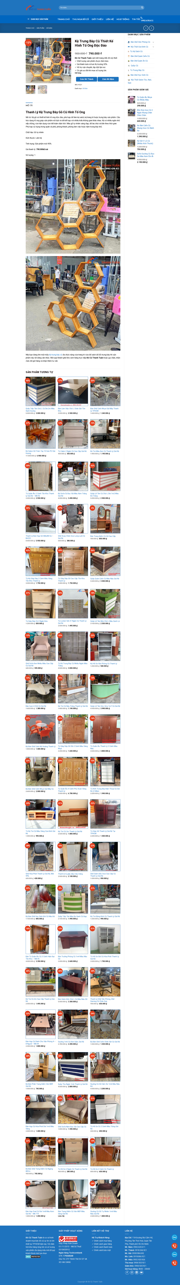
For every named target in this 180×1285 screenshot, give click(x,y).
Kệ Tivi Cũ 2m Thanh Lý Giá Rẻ (70, 831)
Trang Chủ (64, 19)
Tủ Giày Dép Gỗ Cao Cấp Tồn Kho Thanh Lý (71, 580)
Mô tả (29, 105)
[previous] (30, 60)
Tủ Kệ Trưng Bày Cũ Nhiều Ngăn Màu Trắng (72, 664)
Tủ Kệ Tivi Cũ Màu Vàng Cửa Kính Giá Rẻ (40, 832)
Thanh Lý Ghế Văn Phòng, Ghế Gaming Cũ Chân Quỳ (102, 1000)
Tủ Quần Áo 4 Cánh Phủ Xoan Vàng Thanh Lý (72, 790)
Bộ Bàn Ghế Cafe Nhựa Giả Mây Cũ (40, 789)
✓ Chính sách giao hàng (102, 1244)
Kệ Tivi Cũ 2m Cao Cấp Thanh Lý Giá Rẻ (40, 1000)
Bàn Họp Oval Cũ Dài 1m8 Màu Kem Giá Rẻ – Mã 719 (40, 1212)
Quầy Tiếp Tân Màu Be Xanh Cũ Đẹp (72, 916)
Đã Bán (49, 28)
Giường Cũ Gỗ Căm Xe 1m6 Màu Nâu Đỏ (105, 1085)
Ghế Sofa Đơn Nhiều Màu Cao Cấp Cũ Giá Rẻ (39, 664)
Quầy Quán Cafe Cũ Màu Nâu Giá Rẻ (104, 579)
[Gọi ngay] (174, 1263)
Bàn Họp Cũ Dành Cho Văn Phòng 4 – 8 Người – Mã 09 (40, 1042)
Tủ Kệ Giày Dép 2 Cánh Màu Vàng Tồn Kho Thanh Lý (39, 580)
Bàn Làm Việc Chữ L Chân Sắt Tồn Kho (71, 410)
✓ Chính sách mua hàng (102, 1241)
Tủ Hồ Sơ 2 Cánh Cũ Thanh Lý (102, 1169)
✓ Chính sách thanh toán (102, 1247)
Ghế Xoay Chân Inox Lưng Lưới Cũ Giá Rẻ (71, 537)
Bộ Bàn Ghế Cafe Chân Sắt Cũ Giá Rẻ (105, 1042)
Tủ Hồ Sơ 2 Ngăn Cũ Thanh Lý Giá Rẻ (72, 1169)
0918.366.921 (141, 1250)
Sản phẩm (40, 28)
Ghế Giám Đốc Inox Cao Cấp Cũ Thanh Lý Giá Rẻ (103, 875)
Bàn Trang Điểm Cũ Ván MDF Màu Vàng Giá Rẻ (71, 1212)
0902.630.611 (139, 1247)
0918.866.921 (139, 1256)
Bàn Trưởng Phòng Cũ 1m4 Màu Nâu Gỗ (72, 958)
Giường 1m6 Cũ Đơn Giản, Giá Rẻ (71, 1042)
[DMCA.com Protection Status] (33, 1256)
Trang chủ (30, 28)
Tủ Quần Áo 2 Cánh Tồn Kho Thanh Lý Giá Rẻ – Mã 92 (40, 495)
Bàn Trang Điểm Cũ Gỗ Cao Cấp (103, 536)
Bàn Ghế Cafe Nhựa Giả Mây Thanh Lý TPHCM (104, 410)
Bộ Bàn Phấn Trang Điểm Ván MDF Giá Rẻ (39, 1085)
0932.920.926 (139, 1259)
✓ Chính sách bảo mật (101, 1250)
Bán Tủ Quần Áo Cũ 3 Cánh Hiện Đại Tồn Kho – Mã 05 (40, 958)
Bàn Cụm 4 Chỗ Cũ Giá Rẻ (36, 706)
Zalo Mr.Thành (86, 79)
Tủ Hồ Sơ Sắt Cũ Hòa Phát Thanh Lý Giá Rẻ (104, 958)
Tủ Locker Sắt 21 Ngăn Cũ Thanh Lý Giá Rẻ (72, 622)
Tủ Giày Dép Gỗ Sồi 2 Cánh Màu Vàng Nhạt (73, 747)
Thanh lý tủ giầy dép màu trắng (70, 874)
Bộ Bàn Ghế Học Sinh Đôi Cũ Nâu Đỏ (40, 916)
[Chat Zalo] (174, 1254)
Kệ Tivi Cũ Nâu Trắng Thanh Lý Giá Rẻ (73, 706)
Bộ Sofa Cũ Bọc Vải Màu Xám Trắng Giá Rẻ (72, 495)
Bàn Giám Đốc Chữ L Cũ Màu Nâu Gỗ (72, 999)
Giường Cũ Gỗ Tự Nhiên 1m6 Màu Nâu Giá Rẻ (103, 1212)
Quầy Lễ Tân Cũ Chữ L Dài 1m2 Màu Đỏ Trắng (104, 495)
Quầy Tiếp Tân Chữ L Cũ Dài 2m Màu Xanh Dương (40, 410)
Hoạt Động (123, 19)
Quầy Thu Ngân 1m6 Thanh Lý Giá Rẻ (73, 1084)
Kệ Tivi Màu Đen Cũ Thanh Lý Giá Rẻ (104, 451)
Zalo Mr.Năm (108, 79)
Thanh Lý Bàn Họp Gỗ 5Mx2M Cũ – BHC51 (39, 537)
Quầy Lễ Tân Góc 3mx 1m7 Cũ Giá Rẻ (105, 706)
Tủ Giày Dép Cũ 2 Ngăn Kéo (37, 621)
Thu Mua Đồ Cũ (80, 19)
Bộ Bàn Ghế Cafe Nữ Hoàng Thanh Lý (40, 746)
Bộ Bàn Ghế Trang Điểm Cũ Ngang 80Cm (39, 1170)
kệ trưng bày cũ (55, 355)
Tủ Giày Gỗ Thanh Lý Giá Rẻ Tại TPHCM (102, 832)
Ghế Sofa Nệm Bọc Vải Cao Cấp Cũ (72, 1127)
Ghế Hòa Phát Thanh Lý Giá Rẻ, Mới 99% (40, 875)
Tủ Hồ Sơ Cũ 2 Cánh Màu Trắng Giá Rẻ (104, 1127)
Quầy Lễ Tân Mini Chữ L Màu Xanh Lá (105, 621)
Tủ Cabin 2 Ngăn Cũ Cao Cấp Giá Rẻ (72, 451)
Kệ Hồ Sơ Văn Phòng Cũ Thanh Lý (103, 664)
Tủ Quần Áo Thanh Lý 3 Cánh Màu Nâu (103, 747)
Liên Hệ (110, 19)
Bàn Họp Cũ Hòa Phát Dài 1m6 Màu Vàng (40, 1127)
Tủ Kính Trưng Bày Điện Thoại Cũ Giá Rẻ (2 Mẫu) (105, 790)
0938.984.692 (138, 1253)
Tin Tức (136, 19)
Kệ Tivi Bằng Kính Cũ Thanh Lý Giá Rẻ (105, 916)
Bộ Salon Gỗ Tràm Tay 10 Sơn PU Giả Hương (40, 452)
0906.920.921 (140, 1263)
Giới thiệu (97, 19)
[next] (67, 60)
